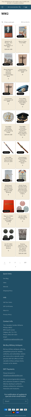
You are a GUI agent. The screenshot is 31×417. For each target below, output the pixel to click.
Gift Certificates (8, 306)
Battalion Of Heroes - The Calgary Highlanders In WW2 (8, 44)
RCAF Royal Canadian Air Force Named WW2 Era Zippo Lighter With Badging (8, 189)
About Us (6, 310)
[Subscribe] (26, 401)
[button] (2, 7)
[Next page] (15, 267)
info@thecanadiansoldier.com (13, 339)
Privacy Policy (7, 314)
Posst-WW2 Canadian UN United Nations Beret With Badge (22, 101)
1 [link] (4, 262)
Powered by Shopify (22, 415)
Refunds (5, 286)
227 (25, 262)
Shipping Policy (7, 291)
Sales (4, 282)
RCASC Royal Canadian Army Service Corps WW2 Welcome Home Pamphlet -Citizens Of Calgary (22, 189)
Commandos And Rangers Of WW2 (22, 71)
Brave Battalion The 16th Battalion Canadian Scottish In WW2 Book (8, 73)
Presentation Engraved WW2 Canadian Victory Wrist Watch (22, 160)
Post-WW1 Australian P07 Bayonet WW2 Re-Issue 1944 (8, 159)
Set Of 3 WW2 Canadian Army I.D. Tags (22, 217)
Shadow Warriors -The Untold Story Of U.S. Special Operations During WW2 (22, 247)
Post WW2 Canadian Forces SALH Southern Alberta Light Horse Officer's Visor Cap (22, 131)
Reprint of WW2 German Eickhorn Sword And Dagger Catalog (8, 218)
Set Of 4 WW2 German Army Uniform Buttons (8, 246)
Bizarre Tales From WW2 (22, 42)
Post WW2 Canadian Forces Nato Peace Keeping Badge (8, 129)
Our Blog (5, 278)
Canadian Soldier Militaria (13, 415)
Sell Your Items (7, 302)
